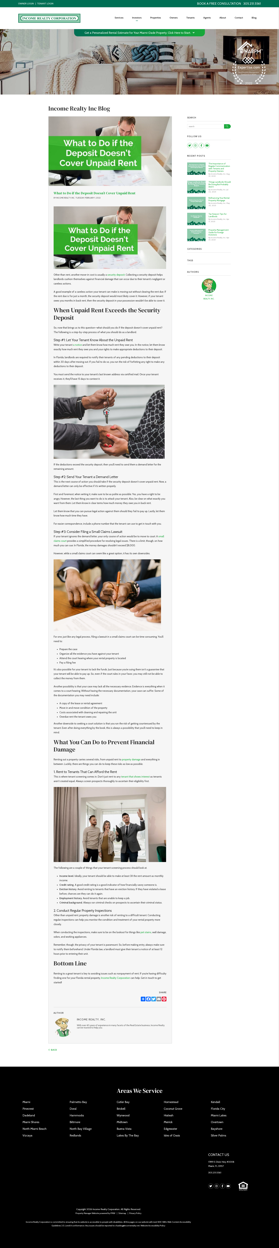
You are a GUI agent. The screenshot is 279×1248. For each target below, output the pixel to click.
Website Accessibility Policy (153, 1225)
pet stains (146, 932)
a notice (77, 344)
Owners (174, 17)
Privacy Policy (135, 1213)
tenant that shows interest (135, 776)
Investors (137, 17)
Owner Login (26, 3)
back (53, 1049)
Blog (254, 17)
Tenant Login (45, 3)
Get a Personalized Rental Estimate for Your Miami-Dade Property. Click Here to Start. (138, 32)
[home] (49, 18)
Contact (239, 17)
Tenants (190, 17)
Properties (155, 17)
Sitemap (122, 1213)
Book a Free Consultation (219, 4)
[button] (189, 145)
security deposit (116, 274)
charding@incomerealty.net (127, 1225)
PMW (113, 1213)
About (222, 17)
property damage (131, 759)
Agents (207, 17)
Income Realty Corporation (115, 977)
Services (119, 17)
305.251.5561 (252, 4)
